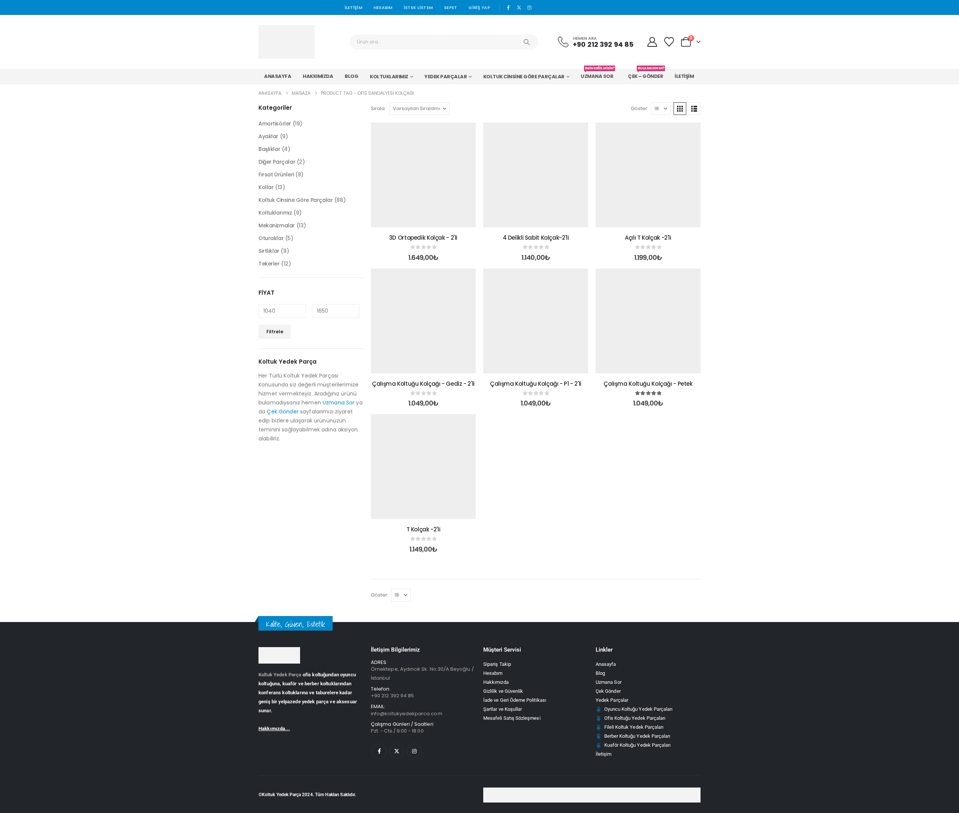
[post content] (423, 174)
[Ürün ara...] (526, 41)
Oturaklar (271, 238)
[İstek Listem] (669, 42)
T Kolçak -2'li (423, 529)
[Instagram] (530, 7)
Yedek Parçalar (445, 76)
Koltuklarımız (389, 76)
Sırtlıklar (268, 251)
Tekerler (269, 263)
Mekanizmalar (276, 225)
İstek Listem (418, 7)
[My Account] (652, 42)
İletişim (353, 7)
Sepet (450, 7)
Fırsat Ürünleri (276, 174)
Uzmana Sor (597, 74)
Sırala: (378, 108)
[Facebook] (508, 7)
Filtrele (274, 331)
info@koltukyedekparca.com (406, 713)
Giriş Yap (479, 7)
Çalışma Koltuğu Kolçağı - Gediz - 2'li (423, 384)
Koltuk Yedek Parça (280, 674)
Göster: (639, 108)
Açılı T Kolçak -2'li (648, 238)
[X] (519, 7)
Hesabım (383, 7)
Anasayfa (277, 76)
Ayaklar (268, 136)
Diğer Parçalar (276, 162)
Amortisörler (274, 123)
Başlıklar (269, 149)
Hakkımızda (318, 76)
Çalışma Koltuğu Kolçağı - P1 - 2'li (535, 384)
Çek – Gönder (646, 74)
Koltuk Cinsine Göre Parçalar (524, 76)
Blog (351, 76)
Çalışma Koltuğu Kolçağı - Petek (647, 384)
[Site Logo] (286, 42)
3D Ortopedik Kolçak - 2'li (423, 238)
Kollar (265, 187)
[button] (680, 108)
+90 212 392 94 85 (392, 695)
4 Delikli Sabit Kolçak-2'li (536, 238)
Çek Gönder (282, 411)
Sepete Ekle (429, 219)
